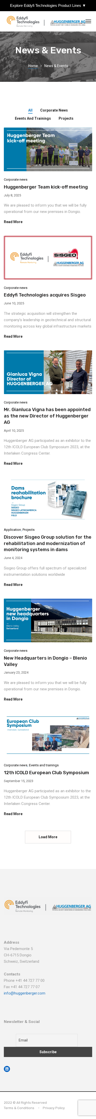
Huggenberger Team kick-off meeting (46, 187)
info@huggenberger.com (24, 993)
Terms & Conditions (19, 1108)
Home (33, 66)
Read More (13, 222)
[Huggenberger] (47, 21)
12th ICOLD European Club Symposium (46, 772)
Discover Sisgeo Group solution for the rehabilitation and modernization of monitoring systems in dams (47, 543)
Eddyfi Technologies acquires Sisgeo (45, 295)
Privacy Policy (54, 1108)
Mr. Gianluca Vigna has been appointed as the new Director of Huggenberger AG (47, 416)
